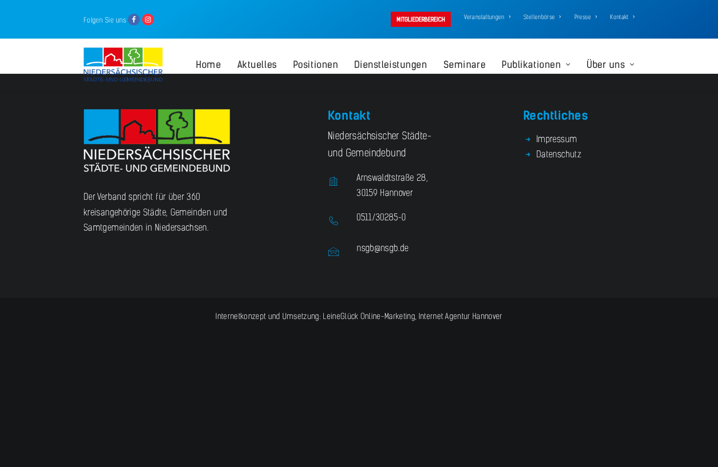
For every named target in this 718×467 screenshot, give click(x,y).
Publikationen (531, 64)
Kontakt (619, 17)
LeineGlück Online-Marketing (368, 316)
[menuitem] (422, 19)
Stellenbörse (539, 17)
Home (208, 64)
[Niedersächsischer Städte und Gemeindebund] (123, 64)
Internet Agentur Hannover (461, 316)
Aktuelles (257, 64)
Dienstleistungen (390, 64)
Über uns (606, 64)
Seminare (464, 64)
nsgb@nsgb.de (382, 248)
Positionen (315, 64)
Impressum (556, 139)
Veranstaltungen (484, 17)
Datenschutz (558, 154)
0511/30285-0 (381, 217)
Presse (582, 17)
